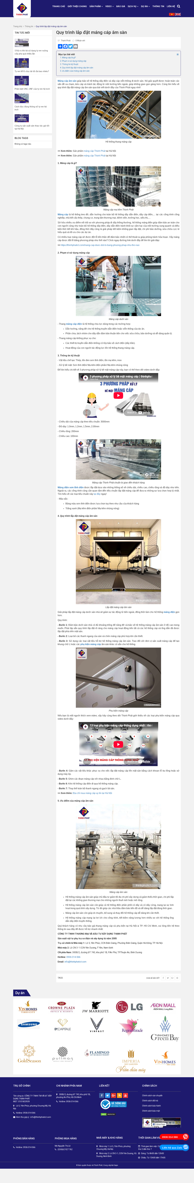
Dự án (144, 6)
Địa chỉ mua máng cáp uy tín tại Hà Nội (92, 793)
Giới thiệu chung (77, 6)
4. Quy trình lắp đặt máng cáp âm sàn (76, 68)
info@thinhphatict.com (75, 961)
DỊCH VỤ (132, 6)
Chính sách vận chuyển (152, 1095)
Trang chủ (58, 6)
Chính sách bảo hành (151, 1106)
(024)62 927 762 (65, 1149)
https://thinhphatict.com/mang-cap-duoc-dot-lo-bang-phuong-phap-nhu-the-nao (100, 245)
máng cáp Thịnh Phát (94, 151)
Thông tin (158, 6)
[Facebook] (163, 978)
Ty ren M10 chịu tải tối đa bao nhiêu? (32, 71)
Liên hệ (171, 6)
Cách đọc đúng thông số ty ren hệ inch (31, 108)
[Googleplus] (172, 978)
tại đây (97, 494)
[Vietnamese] (172, 14)
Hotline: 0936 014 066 (25, 1147)
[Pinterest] (177, 978)
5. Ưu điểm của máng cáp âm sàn (75, 71)
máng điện (169, 612)
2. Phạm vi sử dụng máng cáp (73, 61)
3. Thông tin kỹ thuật (69, 64)
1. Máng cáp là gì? (68, 57)
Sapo (116, 1165)
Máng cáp (63, 214)
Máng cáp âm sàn (67, 81)
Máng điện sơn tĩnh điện (71, 487)
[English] (178, 14)
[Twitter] (168, 978)
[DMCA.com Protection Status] (111, 1114)
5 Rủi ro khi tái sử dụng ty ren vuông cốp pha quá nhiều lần (31, 52)
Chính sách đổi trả (150, 1100)
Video (108, 6)
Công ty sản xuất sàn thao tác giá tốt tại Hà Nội (32, 127)
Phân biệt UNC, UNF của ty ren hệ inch (32, 89)
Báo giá (120, 6)
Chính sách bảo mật (151, 1111)
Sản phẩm (95, 6)
